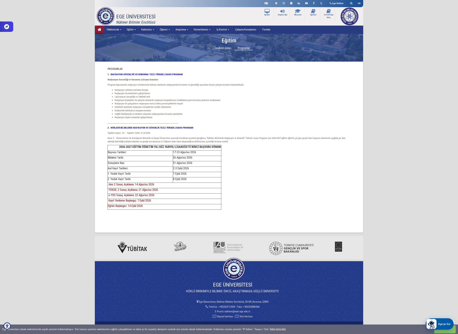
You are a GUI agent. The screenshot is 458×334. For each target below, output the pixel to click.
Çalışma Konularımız (245, 29)
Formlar (266, 29)
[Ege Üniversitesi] (350, 3)
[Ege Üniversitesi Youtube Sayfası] (306, 3)
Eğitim (130, 29)
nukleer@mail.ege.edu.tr (237, 311)
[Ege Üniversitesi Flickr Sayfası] (291, 3)
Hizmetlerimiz (201, 29)
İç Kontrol (221, 29)
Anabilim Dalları (223, 48)
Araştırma (181, 29)
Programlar (244, 48)
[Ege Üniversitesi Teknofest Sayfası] (267, 3)
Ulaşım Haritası (224, 316)
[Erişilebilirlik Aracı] (7, 326)
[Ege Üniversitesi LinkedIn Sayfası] (299, 3)
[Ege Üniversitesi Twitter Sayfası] (322, 3)
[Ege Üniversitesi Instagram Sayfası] (284, 3)
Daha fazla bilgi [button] (278, 329)
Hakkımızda (113, 29)
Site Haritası (246, 316)
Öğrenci (164, 29)
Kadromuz (146, 29)
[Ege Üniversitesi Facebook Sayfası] (313, 3)
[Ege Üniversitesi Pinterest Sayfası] (276, 3)
